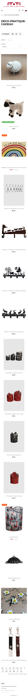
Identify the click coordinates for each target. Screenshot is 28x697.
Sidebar (6, 34)
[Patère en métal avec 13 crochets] (14, 190)
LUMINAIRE (3, 688)
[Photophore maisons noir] (14, 436)
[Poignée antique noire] (14, 559)
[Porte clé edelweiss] (14, 600)
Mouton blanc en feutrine (14, 85)
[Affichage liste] (16, 33)
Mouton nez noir (14, 126)
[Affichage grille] (12, 33)
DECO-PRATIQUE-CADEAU (11, 15)
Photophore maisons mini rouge (14, 414)
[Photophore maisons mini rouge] (14, 395)
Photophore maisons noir (14, 455)
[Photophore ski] (14, 518)
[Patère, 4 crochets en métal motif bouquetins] (14, 313)
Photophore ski (14, 537)
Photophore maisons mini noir (14, 373)
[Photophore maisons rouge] (14, 477)
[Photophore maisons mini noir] (14, 354)
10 (13, 671)
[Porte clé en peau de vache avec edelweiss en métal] (14, 641)
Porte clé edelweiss (14, 619)
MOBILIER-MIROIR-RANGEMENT (8, 686)
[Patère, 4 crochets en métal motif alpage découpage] (14, 272)
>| (21, 671)
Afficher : (3, 40)
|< (2, 668)
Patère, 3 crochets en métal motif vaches (14, 249)
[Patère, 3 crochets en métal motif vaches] (14, 231)
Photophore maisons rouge (14, 496)
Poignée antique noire (14, 578)
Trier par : (3, 44)
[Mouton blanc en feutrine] (14, 67)
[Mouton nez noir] (14, 108)
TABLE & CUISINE (5, 692)
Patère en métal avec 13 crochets (14, 208)
